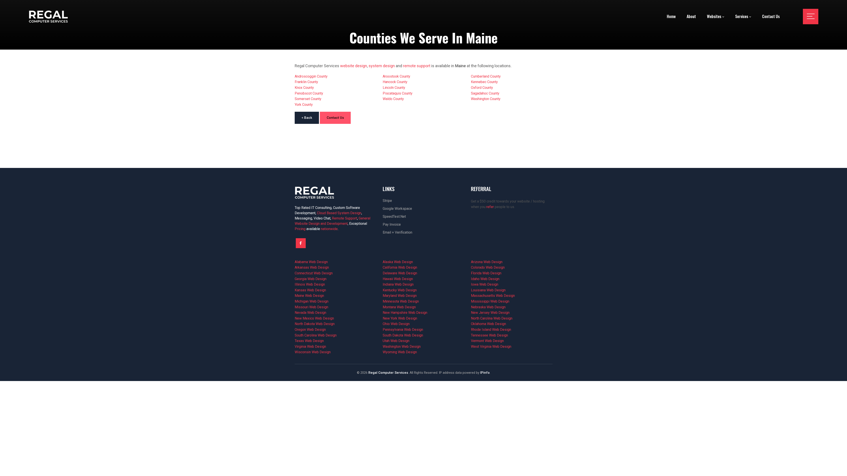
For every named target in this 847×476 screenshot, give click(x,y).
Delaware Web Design (400, 273)
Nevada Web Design (310, 313)
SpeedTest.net (394, 216)
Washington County (485, 99)
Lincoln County (394, 88)
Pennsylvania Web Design (403, 329)
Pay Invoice (392, 224)
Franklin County (306, 82)
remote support (416, 65)
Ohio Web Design (396, 324)
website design (353, 65)
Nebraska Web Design (488, 307)
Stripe (387, 201)
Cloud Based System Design (339, 213)
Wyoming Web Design (400, 352)
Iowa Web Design (484, 284)
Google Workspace (397, 208)
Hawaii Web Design (398, 279)
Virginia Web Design (310, 346)
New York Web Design (400, 318)
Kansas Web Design (310, 290)
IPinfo (485, 373)
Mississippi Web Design (490, 301)
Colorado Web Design (488, 267)
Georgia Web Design (310, 279)
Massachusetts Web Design (493, 296)
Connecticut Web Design (314, 273)
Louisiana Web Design (488, 290)
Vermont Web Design (487, 341)
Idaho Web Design (485, 279)
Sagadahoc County (485, 93)
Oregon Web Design (310, 329)
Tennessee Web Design (489, 335)
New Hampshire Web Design (405, 313)
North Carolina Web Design (491, 318)
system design (382, 65)
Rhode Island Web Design (491, 329)
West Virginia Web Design (491, 346)
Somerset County (308, 99)
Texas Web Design (309, 341)
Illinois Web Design (310, 284)
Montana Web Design (399, 307)
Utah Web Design (396, 341)
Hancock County (395, 82)
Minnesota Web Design (401, 301)
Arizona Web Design (486, 262)
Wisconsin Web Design (313, 352)
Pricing (300, 229)
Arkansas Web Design (312, 267)
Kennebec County (484, 82)
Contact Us (335, 118)
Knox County (304, 88)
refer (490, 207)
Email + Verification (397, 232)
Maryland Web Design (400, 296)
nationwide (329, 229)
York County (304, 104)
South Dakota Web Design (403, 335)
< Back (307, 118)
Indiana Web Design (398, 284)
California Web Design (400, 267)
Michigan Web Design (311, 301)
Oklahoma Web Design (488, 324)
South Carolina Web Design (316, 335)
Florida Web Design (486, 273)
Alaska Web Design (398, 262)
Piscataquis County (397, 93)
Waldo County (393, 99)
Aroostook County (396, 76)
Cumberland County (486, 76)
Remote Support (344, 218)
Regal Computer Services (388, 373)
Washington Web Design (402, 346)
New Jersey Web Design (490, 313)
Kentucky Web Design (400, 290)
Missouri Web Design (311, 307)
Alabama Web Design (311, 262)
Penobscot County (309, 93)
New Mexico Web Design (314, 318)
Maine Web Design (309, 296)
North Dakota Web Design (315, 324)
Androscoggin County (311, 76)
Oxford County (482, 88)
